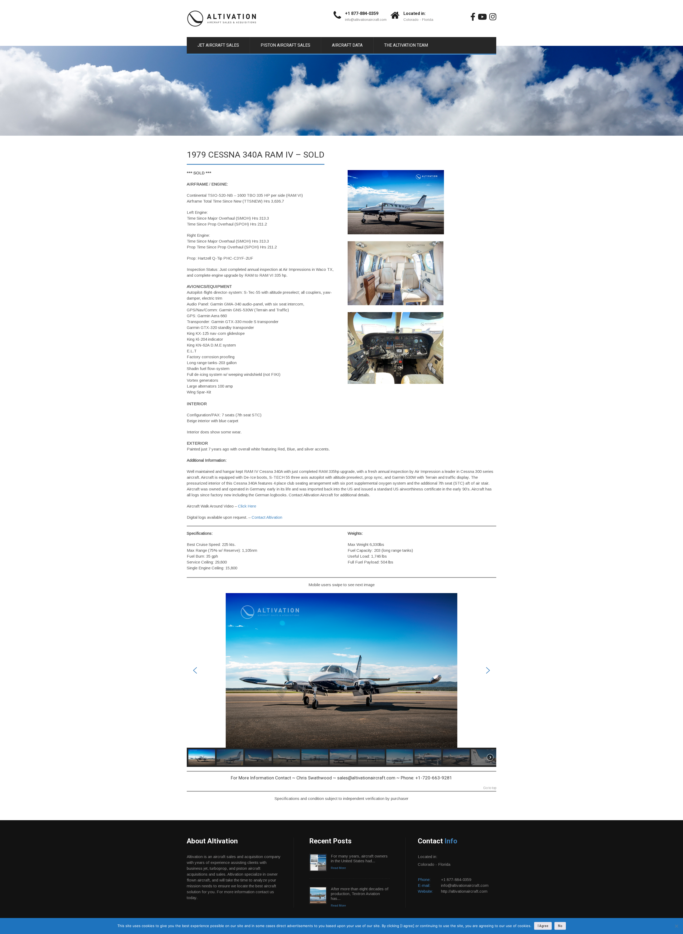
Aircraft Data (347, 45)
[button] (195, 670)
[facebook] (472, 17)
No (560, 926)
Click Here (247, 506)
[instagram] (492, 17)
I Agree (543, 926)
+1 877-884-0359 (361, 13)
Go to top (489, 788)
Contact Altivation (267, 517)
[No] (676, 926)
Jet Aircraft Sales (218, 45)
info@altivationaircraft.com (366, 20)
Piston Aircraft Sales (285, 45)
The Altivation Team (406, 45)
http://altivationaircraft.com (464, 891)
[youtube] (482, 17)
